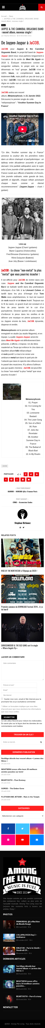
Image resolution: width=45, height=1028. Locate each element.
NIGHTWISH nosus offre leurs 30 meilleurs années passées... (28, 983)
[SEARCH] (41, 742)
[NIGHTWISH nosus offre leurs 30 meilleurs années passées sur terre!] (9, 984)
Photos (7, 914)
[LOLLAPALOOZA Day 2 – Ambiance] (9, 938)
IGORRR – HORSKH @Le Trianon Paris (22, 491)
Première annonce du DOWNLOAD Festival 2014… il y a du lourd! (22, 608)
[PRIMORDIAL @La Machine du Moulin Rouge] (9, 924)
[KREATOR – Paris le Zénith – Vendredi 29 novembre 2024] (9, 951)
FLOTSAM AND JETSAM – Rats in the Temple (20, 797)
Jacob (4, 466)
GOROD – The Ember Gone (12, 788)
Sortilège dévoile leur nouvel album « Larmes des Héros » (28, 968)
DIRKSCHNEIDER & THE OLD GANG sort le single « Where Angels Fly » (19, 647)
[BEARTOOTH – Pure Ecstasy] (9, 999)
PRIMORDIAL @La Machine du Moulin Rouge (28, 922)
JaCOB (33, 42)
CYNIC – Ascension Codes (22, 502)
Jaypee (10, 283)
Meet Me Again (13, 340)
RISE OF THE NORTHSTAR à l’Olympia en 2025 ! (19, 570)
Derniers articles (14, 958)
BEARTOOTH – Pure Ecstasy (13, 780)
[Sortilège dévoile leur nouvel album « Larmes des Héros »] (9, 969)
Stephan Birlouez (10, 36)
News (3, 25)
